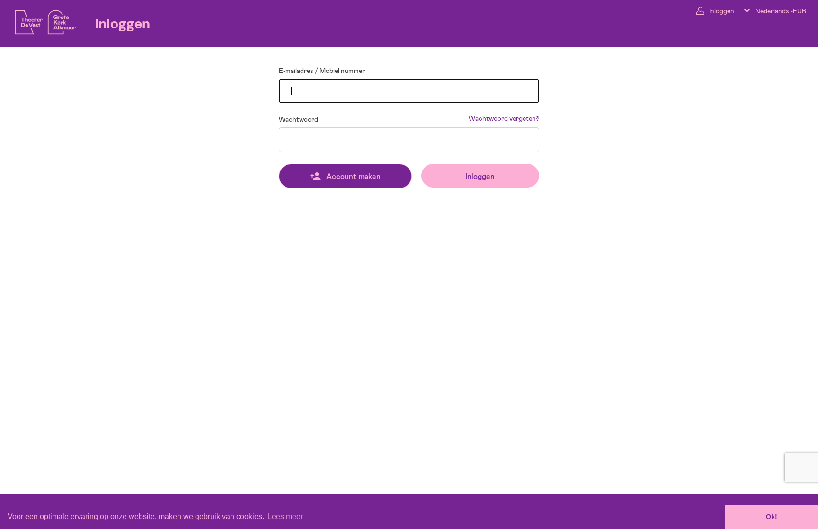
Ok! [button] (771, 516)
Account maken (353, 175)
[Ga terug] (40, 20)
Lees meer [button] (285, 516)
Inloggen (480, 175)
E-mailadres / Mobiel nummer (322, 70)
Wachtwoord (298, 119)
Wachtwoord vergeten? (504, 118)
